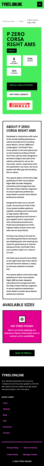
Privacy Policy (12, 448)
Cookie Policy (12, 454)
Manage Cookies (30, 454)
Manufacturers (9, 21)
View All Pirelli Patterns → (21, 86)
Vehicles (6, 409)
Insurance (7, 427)
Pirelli (21, 21)
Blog (5, 415)
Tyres (5, 403)
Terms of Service (30, 448)
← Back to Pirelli (22, 353)
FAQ (5, 421)
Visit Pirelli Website (18, 94)
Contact (6, 433)
